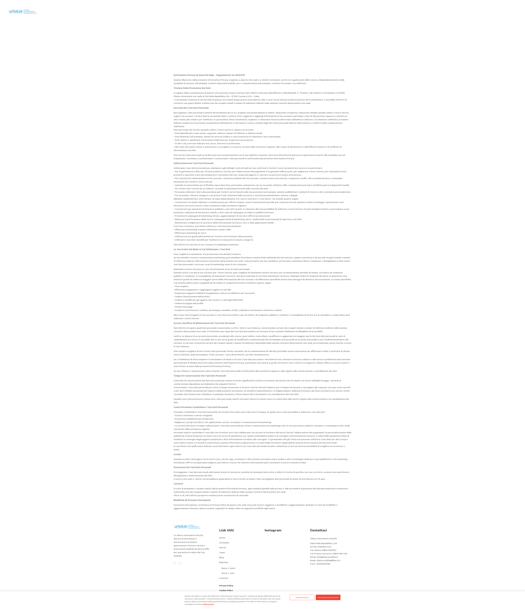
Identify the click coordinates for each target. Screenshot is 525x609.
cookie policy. (208, 604)
